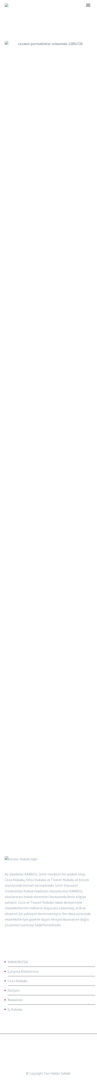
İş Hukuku (15, 1009)
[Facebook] (45, 1046)
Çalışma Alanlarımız (23, 971)
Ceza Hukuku (17, 981)
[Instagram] (51, 1046)
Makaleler (15, 1000)
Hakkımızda (79, 12)
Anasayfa (50, 12)
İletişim (14, 990)
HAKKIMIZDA (18, 962)
